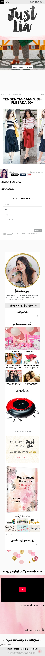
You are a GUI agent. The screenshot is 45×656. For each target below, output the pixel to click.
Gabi (13, 172)
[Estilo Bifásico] (11, 521)
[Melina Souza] (34, 528)
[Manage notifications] (40, 651)
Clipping (25, 649)
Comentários (37, 172)
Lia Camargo (17, 653)
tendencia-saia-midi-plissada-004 (22, 101)
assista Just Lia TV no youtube (22, 572)
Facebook (36, 2)
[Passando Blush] (22, 528)
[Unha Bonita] (11, 528)
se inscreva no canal (32, 630)
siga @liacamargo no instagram (22, 640)
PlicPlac (33, 653)
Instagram (33, 2)
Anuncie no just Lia (21, 305)
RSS (43, 2)
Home (9, 649)
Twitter (38, 2)
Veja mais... (10, 534)
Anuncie (34, 649)
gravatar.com (8, 235)
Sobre (16, 649)
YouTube (31, 2)
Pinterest (41, 2)
